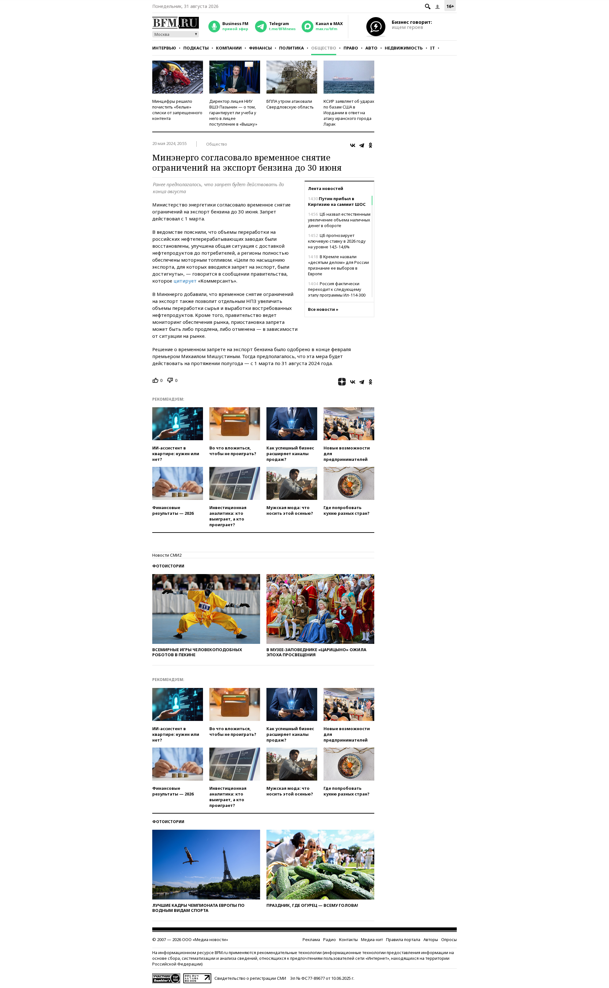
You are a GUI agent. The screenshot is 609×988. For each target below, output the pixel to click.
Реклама (311, 939)
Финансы (260, 48)
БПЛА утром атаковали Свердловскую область (290, 104)
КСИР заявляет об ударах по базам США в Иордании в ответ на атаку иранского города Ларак (349, 112)
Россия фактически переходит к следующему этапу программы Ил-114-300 (336, 289)
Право (351, 48)
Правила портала (403, 939)
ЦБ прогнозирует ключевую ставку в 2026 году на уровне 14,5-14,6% (337, 241)
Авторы (430, 939)
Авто (371, 48)
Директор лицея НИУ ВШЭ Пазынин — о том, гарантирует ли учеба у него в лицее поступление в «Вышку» (233, 112)
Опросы (449, 939)
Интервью (164, 48)
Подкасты (196, 48)
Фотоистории (168, 566)
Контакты (348, 939)
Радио (329, 939)
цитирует (186, 281)
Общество (323, 48)
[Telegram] (361, 145)
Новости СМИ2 (166, 555)
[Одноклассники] (370, 145)
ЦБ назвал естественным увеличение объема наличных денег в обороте (339, 219)
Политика (291, 48)
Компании (229, 48)
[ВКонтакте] (353, 145)
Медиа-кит (372, 939)
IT (432, 48)
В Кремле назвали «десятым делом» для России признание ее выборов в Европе (338, 265)
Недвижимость (404, 48)
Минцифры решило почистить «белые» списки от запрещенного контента (177, 109)
